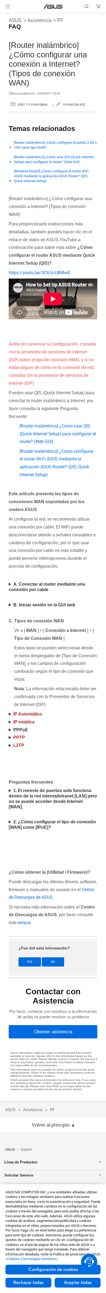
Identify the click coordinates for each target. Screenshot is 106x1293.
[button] (7, 6)
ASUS (15, 20)
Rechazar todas (28, 1282)
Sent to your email (32, 104)
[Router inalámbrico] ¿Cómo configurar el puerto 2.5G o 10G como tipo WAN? (55, 144)
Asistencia (39, 20)
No (53, 962)
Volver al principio (51, 1125)
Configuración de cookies (53, 1269)
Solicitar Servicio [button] (18, 1175)
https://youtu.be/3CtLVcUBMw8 (39, 272)
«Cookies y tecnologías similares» (31, 1259)
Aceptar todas (78, 1282)
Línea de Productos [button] (20, 1162)
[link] (53, 7)
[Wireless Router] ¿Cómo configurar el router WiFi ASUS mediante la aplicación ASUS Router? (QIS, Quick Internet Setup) (51, 176)
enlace (24, 922)
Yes (29, 962)
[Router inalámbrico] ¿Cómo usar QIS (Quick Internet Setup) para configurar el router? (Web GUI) (53, 159)
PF (60, 20)
